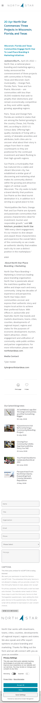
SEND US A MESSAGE (10, 611)
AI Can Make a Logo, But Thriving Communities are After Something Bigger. (26, 413)
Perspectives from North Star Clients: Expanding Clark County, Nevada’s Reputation (25, 476)
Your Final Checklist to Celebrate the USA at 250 (26, 460)
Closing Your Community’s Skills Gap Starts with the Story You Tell (25, 445)
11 (27, 389)
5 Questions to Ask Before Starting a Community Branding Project (26, 429)
